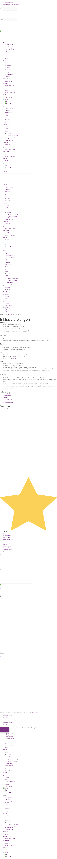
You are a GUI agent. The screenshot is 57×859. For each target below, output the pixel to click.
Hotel (4, 42)
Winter (6, 90)
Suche (1, 8)
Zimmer (7, 62)
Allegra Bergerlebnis (13, 71)
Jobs (6, 53)
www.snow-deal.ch (14, 358)
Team (6, 51)
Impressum (6, 717)
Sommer (9, 65)
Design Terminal (34, 712)
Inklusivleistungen (9, 74)
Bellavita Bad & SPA (10, 85)
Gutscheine (7, 55)
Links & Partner (9, 56)
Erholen (5, 83)
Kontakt (5, 94)
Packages (7, 67)
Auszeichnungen (9, 48)
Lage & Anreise (8, 97)
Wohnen (5, 60)
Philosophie (8, 46)
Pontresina (6, 87)
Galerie (6, 58)
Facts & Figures (9, 44)
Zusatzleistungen (9, 76)
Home (5, 314)
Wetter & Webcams (10, 92)
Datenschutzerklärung (8, 715)
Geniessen (5, 78)
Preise (6, 64)
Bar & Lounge (8, 81)
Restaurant (7, 80)
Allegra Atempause (12, 72)
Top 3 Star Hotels (9, 49)
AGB (4, 714)
